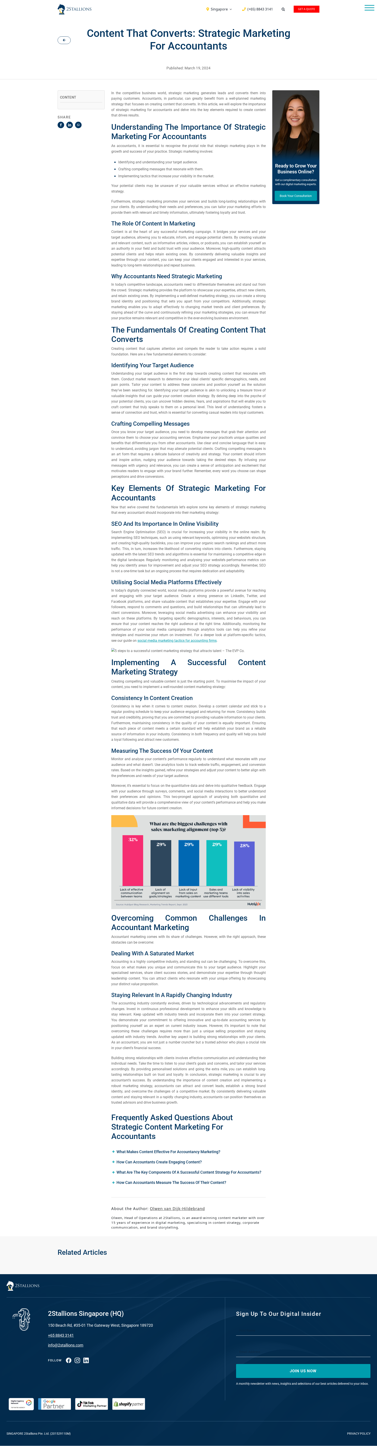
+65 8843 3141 (61, 1335)
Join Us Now (303, 1371)
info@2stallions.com (65, 1345)
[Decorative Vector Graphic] (74, 5)
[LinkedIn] (69, 125)
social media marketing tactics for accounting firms (177, 640)
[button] (283, 9)
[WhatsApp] (78, 125)
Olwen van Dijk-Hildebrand (177, 1208)
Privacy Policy (358, 1433)
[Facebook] (61, 125)
